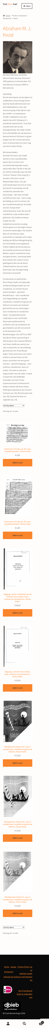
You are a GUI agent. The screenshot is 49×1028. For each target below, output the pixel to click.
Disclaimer (8, 971)
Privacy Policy (23, 967)
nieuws (13, 967)
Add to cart (18, 462)
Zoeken (24, 1023)
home (6, 967)
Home (8, 15)
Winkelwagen (38, 1021)
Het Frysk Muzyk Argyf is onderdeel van (24, 994)
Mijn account (8, 1023)
